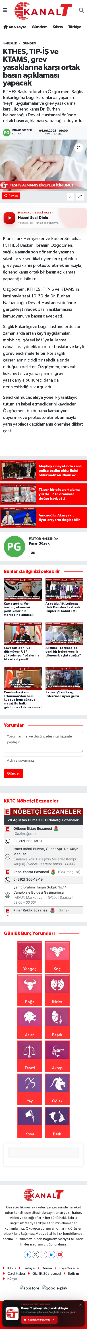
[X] (35, 1254)
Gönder (13, 773)
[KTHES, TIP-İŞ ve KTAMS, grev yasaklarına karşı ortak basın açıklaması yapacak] (43, 165)
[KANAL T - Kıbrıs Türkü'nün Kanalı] (43, 10)
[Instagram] (43, 1254)
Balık (57, 1134)
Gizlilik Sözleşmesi (46, 1273)
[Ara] (81, 11)
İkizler (57, 1002)
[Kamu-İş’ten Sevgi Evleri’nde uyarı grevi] (64, 678)
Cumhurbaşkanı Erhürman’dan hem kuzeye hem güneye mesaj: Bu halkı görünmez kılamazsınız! (22, 700)
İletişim (73, 1273)
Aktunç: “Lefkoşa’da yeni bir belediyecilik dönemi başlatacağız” (63, 651)
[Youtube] (59, 1254)
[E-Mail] (32, 553)
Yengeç (29, 969)
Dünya (47, 1268)
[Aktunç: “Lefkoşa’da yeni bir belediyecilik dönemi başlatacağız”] (64, 634)
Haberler (10, 43)
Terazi (30, 1068)
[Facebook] (27, 1254)
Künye (12, 1279)
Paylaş (13, 195)
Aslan (30, 1035)
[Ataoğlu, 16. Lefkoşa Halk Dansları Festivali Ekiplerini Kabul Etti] (64, 589)
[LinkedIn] (51, 1254)
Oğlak (57, 1101)
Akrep (57, 1068)
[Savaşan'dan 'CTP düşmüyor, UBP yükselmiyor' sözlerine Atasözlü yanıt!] (23, 634)
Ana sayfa (17, 27)
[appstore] (30, 1289)
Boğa (29, 1002)
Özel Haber (16, 1273)
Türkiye (74, 27)
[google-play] (54, 1289)
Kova (29, 1134)
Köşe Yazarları (70, 1268)
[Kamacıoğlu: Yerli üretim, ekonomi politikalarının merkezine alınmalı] (23, 589)
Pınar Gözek (39, 543)
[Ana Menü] (5, 11)
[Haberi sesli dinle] (9, 218)
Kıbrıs (58, 27)
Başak (57, 1035)
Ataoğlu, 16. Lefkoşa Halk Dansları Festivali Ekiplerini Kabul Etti (63, 607)
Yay (30, 1101)
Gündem (39, 27)
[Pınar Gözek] (14, 546)
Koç (57, 969)
